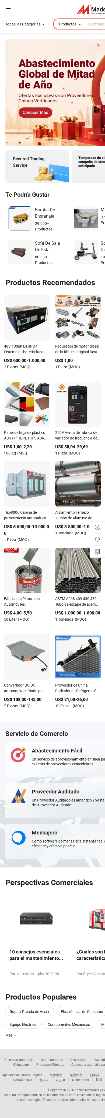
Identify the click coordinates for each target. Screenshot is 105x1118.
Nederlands (80, 1080)
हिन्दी (99, 1080)
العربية (60, 1080)
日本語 (95, 1075)
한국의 (44, 1080)
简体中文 (56, 1075)
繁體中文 (76, 1075)
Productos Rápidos (50, 1064)
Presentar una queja (19, 1059)
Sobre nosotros (52, 1059)
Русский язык (22, 1080)
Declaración (79, 1059)
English (37, 1075)
